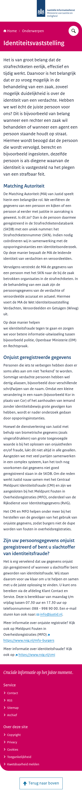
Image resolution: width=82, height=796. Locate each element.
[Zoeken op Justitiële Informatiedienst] (74, 31)
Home (12, 31)
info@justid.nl (51, 614)
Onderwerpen (33, 31)
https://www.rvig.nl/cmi (37, 654)
